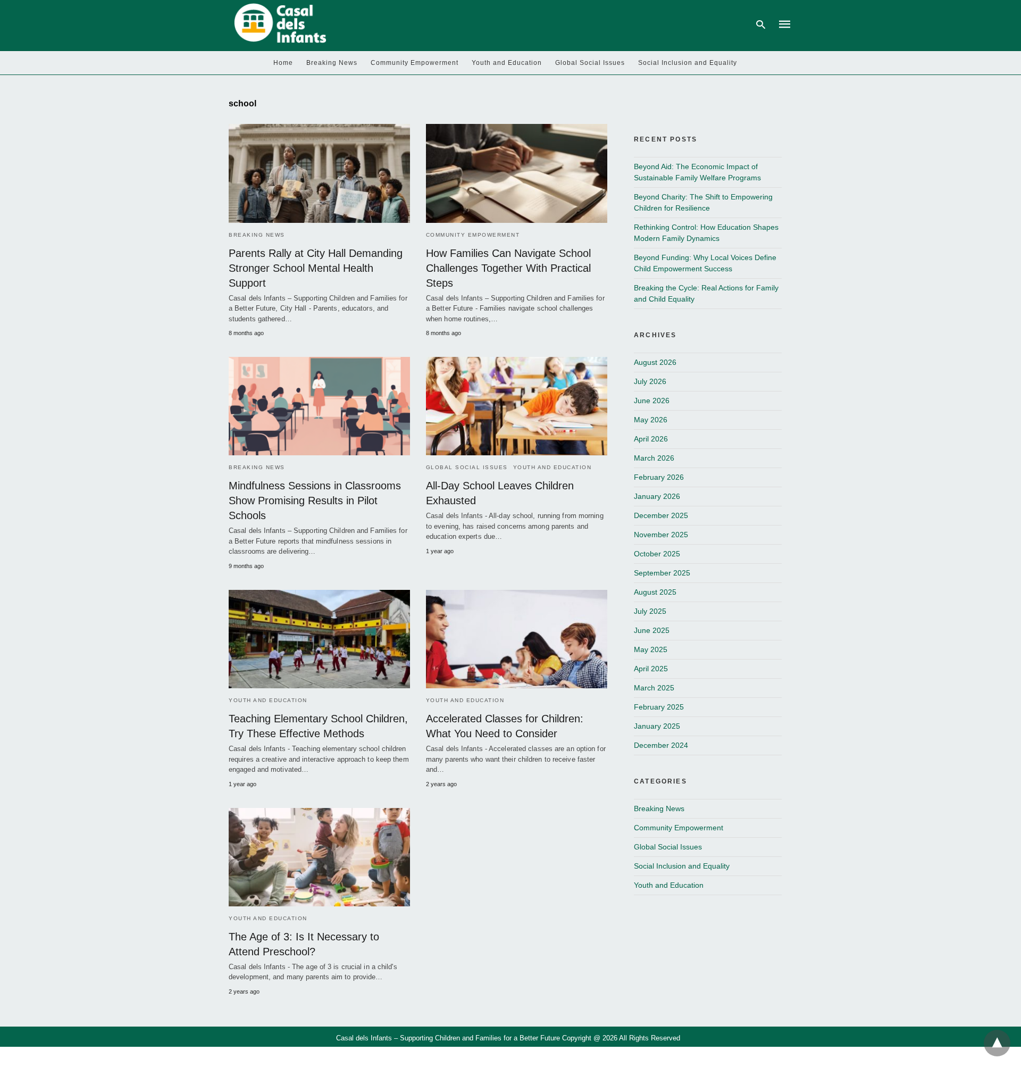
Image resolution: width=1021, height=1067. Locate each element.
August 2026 (655, 362)
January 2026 (657, 496)
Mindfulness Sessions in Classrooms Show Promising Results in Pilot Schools (315, 500)
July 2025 (650, 611)
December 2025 (661, 515)
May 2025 (650, 649)
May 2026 (650, 419)
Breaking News (331, 62)
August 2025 (655, 592)
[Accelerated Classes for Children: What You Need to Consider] (516, 639)
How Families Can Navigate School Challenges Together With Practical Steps (508, 268)
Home (283, 62)
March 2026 (654, 458)
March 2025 (654, 687)
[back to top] (997, 1043)
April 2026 (651, 439)
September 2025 (662, 573)
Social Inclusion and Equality (687, 62)
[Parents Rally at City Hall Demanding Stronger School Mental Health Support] (319, 173)
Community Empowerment (414, 62)
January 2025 (657, 726)
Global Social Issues (590, 62)
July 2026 (650, 381)
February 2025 (659, 707)
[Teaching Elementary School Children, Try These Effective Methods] (319, 639)
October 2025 (657, 553)
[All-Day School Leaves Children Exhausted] (516, 406)
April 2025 (651, 668)
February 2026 (659, 477)
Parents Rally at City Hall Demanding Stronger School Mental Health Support (316, 268)
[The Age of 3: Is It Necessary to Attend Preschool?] (319, 857)
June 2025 (651, 630)
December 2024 (661, 745)
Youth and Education (507, 62)
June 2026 (651, 400)
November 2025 (661, 534)
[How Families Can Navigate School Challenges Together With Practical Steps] (516, 173)
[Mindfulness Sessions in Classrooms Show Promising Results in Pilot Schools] (319, 406)
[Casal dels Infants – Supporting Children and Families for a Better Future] (278, 23)
